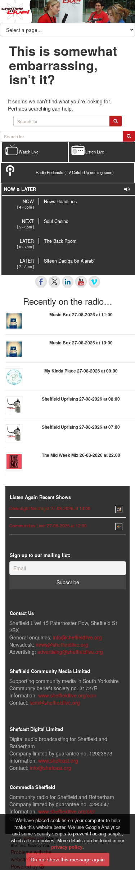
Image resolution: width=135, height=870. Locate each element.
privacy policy (66, 847)
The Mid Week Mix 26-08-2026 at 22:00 (81, 455)
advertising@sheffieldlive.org (70, 651)
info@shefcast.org (50, 767)
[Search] (129, 136)
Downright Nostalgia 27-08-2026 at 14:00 (49, 508)
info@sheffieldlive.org (77, 637)
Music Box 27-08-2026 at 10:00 (81, 342)
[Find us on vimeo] (94, 281)
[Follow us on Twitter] (54, 281)
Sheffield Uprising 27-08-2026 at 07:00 (81, 427)
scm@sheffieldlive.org (55, 702)
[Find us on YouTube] (81, 281)
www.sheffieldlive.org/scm (67, 695)
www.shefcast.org (58, 760)
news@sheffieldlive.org (62, 644)
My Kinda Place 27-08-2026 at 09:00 (81, 370)
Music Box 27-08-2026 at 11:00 (81, 314)
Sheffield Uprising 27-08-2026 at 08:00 (81, 399)
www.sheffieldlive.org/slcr (66, 811)
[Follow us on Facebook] (41, 281)
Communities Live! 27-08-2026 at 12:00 (48, 525)
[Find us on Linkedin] (67, 281)
